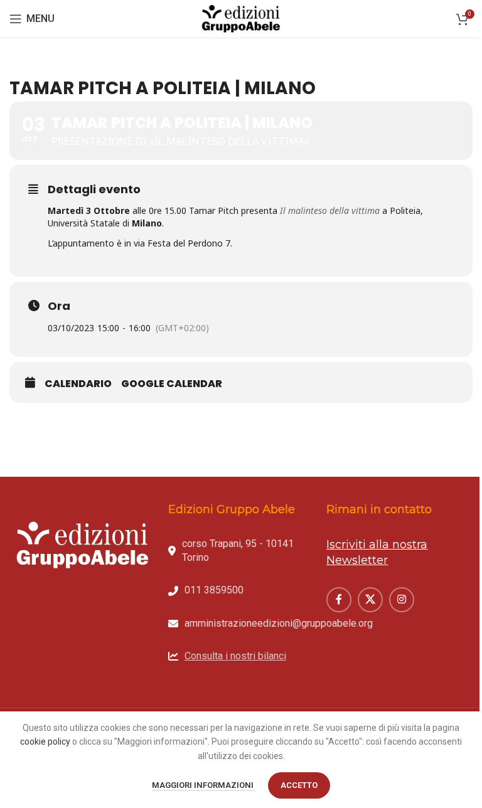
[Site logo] (241, 18)
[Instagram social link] (401, 599)
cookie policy (45, 741)
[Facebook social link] (338, 599)
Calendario (78, 384)
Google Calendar (171, 384)
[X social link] (370, 599)
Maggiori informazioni (203, 785)
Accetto (299, 785)
